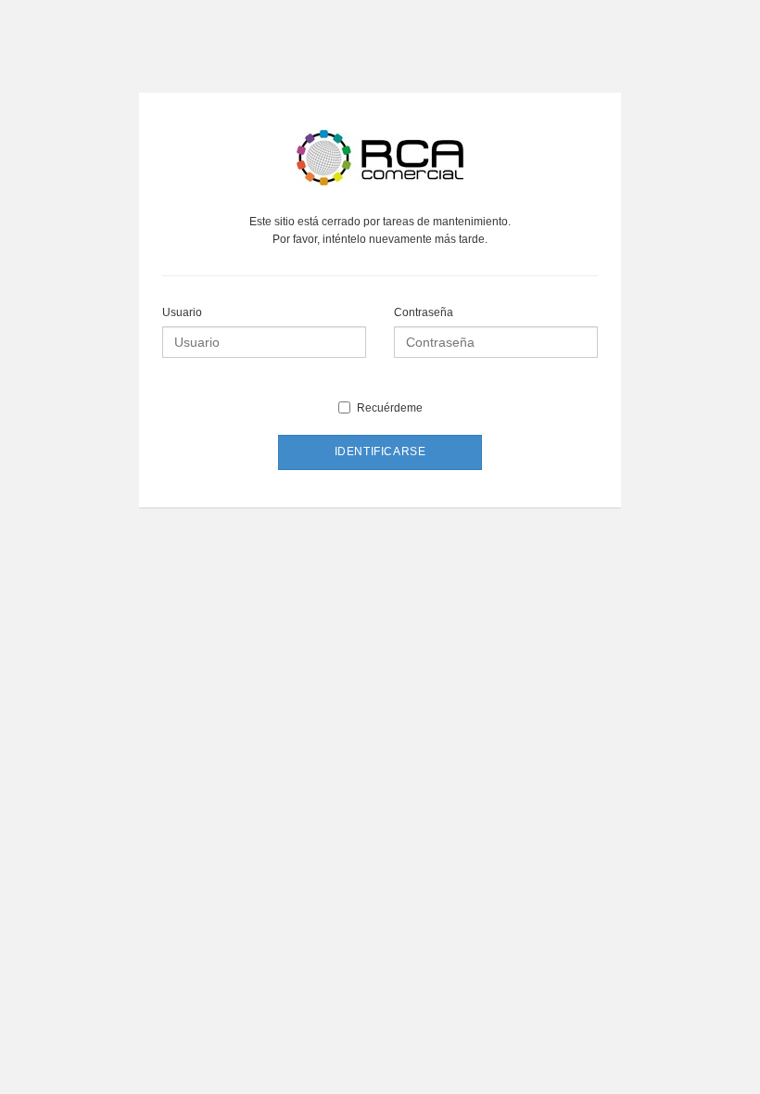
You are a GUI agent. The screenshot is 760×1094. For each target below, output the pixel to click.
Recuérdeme (390, 407)
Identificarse (380, 451)
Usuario (182, 312)
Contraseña (423, 312)
